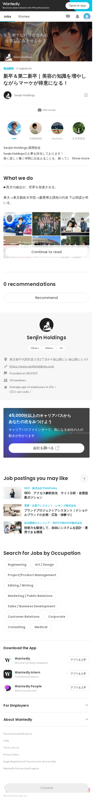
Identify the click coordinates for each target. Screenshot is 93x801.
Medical (41, 627)
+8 (61, 348)
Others (34, 348)
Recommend (46, 297)
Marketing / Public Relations (30, 596)
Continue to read (46, 251)
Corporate (56, 616)
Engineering (17, 564)
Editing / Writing (20, 585)
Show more (81, 158)
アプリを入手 (78, 660)
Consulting (16, 627)
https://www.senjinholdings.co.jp (32, 366)
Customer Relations (24, 616)
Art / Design (44, 564)
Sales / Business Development (31, 606)
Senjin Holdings (46, 337)
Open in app (77, 5)
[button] (48, 648)
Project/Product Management (32, 575)
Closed (46, 787)
